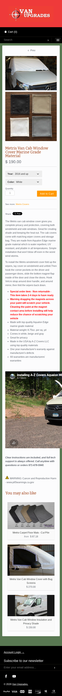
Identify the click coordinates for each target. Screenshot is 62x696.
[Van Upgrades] (31, 9)
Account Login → (14, 652)
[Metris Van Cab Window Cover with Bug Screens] (31, 560)
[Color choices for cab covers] (31, 116)
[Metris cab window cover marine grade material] (31, 73)
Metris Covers (22, 204)
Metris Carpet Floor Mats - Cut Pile (31, 532)
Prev (32, 50)
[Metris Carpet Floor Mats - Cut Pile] (31, 515)
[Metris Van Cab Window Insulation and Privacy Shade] (31, 605)
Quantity (9, 188)
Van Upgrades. (20, 684)
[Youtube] (14, 677)
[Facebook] (6, 677)
